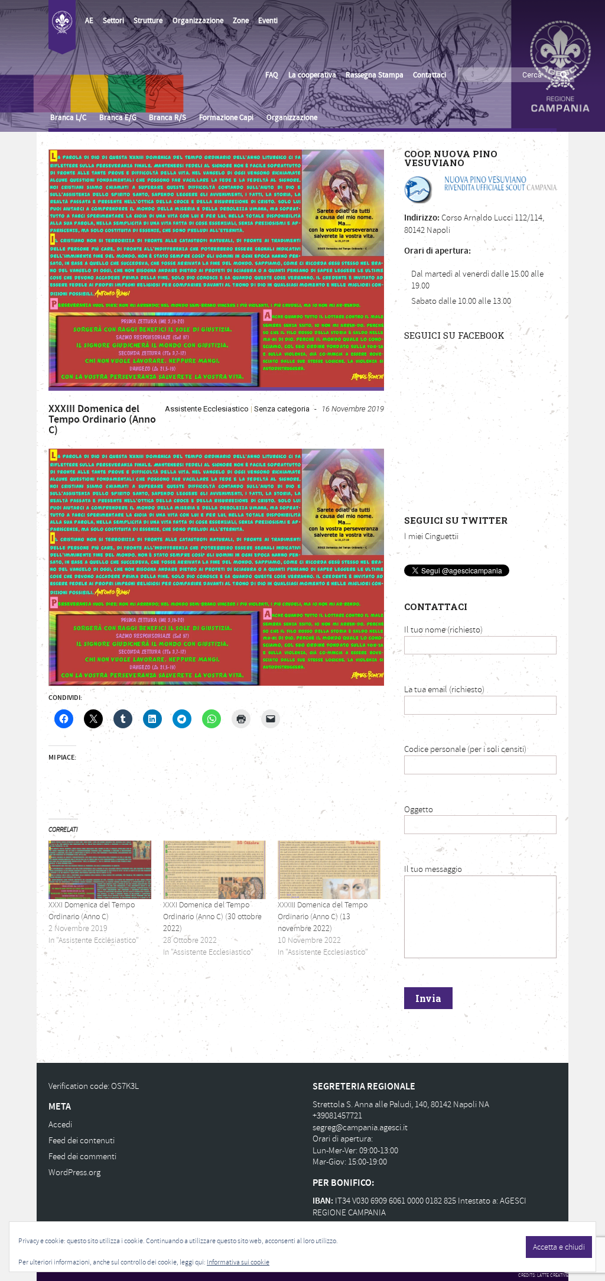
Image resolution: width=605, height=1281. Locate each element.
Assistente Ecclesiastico (207, 408)
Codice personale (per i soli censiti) (465, 749)
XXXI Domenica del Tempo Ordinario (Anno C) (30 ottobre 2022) (212, 916)
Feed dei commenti (82, 1156)
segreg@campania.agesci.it (360, 1127)
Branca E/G (117, 117)
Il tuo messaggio (433, 869)
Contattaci (429, 75)
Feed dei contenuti (81, 1140)
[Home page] (62, 27)
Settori (113, 20)
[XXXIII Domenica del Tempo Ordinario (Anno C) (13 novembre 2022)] (329, 870)
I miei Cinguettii (431, 536)
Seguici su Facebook (454, 335)
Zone (241, 20)
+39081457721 (337, 1115)
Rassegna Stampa (375, 75)
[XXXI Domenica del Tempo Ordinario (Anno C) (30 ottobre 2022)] (214, 870)
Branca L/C (68, 117)
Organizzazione (198, 20)
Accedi (60, 1124)
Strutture (148, 20)
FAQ (271, 75)
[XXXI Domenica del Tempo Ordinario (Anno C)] (99, 870)
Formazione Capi (226, 117)
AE (89, 20)
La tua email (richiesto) (444, 689)
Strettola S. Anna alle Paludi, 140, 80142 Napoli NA (401, 1104)
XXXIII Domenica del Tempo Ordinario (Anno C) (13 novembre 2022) (322, 916)
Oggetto (418, 809)
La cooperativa (312, 75)
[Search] (564, 74)
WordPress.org (74, 1172)
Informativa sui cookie (238, 1262)
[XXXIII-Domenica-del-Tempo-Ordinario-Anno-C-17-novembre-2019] (216, 268)
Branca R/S (167, 117)
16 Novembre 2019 (352, 408)
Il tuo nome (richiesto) (443, 629)
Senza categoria (282, 408)
